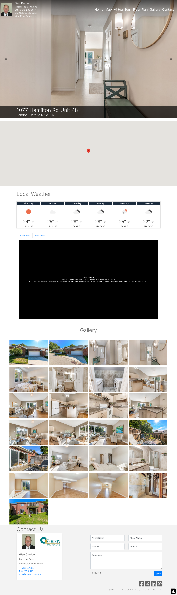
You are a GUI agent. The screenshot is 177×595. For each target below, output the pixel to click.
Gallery (155, 9)
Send (158, 573)
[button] (5, 58)
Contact (168, 9)
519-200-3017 (29, 10)
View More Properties (25, 16)
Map (108, 9)
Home (99, 9)
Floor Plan (140, 9)
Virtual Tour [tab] (24, 235)
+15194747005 (30, 6)
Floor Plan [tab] (40, 235)
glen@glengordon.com (26, 13)
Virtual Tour (122, 9)
